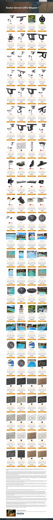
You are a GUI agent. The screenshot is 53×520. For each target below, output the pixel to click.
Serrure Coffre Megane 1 (21, 513)
